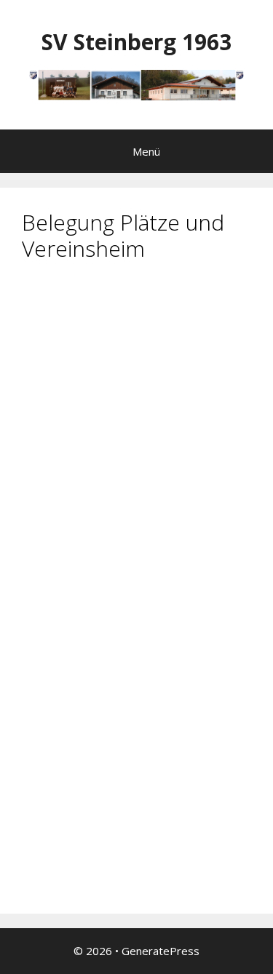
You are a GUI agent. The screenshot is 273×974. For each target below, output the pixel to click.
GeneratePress (160, 950)
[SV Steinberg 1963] (136, 84)
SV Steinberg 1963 (136, 42)
